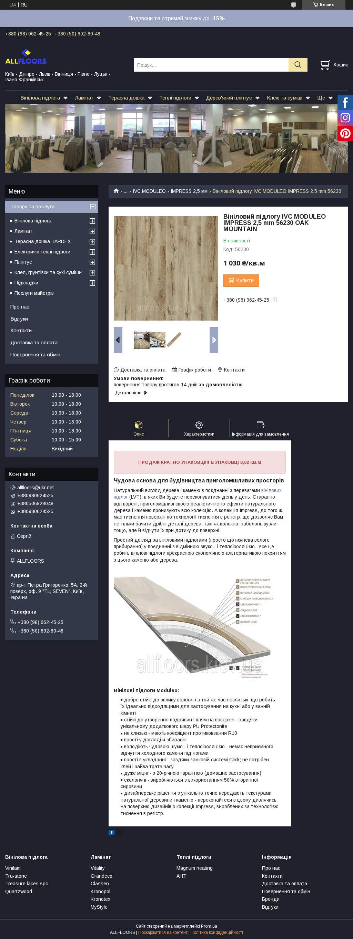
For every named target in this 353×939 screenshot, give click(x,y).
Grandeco (101, 876)
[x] (119, 833)
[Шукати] (298, 65)
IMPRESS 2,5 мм (189, 191)
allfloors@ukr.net (35, 487)
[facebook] (111, 833)
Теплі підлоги (175, 98)
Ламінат (84, 98)
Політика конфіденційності (217, 932)
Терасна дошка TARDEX (42, 241)
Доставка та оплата (34, 342)
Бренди (271, 899)
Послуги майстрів (34, 293)
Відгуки (19, 319)
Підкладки (26, 282)
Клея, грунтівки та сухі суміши (48, 272)
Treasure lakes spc (26, 883)
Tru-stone (16, 876)
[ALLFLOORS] (65, 55)
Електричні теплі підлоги (42, 251)
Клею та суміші (284, 98)
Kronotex (100, 899)
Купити (245, 280)
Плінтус (23, 262)
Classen (100, 883)
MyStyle (99, 907)
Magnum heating (194, 868)
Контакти (21, 330)
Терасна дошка (126, 98)
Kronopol (100, 891)
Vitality (98, 868)
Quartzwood (18, 891)
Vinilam (13, 868)
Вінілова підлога (40, 98)
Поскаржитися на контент (163, 932)
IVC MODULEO (149, 191)
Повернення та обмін (35, 354)
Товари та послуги (32, 206)
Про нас (19, 307)
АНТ (181, 876)
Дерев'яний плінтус (229, 98)
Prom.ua (209, 926)
